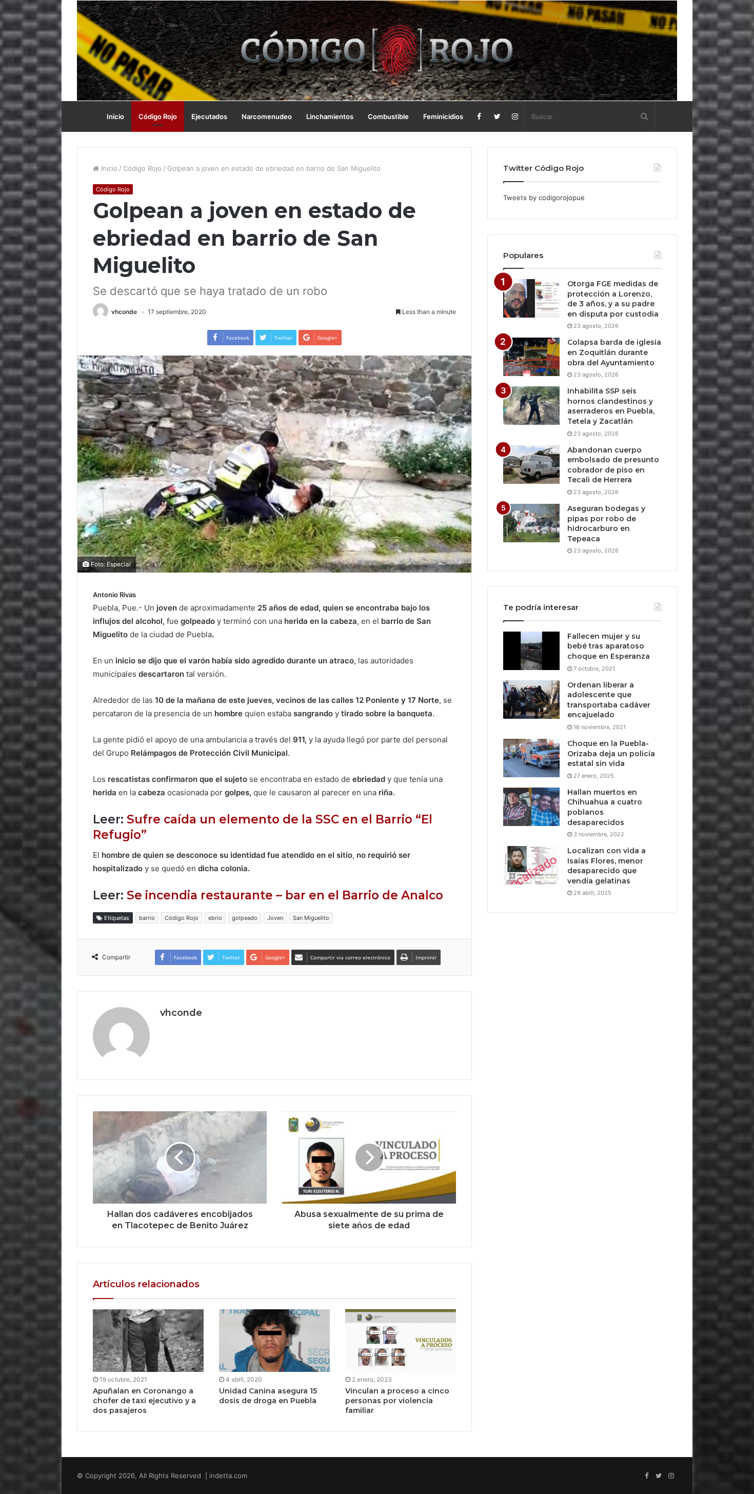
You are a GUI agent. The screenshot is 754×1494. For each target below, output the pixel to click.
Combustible (388, 116)
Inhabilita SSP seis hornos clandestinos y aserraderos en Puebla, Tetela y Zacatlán (610, 406)
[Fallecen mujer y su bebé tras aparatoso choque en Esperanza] (531, 651)
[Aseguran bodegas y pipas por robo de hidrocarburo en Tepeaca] (531, 523)
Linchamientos (329, 116)
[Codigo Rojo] (377, 51)
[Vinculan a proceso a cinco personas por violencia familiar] (400, 1340)
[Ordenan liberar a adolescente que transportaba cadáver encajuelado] (531, 699)
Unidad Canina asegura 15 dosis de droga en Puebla (268, 1395)
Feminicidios (443, 116)
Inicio (115, 116)
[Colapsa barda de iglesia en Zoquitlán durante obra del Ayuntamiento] (531, 357)
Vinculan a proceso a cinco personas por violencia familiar (397, 1400)
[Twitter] (497, 116)
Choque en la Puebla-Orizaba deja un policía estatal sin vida (611, 753)
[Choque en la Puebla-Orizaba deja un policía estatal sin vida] (531, 758)
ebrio (215, 917)
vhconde (124, 312)
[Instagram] (515, 116)
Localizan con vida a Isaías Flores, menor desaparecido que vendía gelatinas (606, 866)
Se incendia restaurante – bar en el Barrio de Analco (285, 895)
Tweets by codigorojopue (544, 197)
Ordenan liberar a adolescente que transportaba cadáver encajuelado (608, 700)
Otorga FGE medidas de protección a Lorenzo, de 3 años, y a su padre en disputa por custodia (613, 299)
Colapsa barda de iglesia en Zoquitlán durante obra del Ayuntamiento (614, 352)
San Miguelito (311, 917)
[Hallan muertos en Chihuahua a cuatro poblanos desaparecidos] (531, 807)
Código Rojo (157, 116)
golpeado (244, 917)
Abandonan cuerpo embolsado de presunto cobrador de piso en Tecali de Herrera (613, 465)
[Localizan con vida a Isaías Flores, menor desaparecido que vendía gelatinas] (531, 865)
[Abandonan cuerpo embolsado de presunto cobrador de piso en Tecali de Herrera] (531, 464)
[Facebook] (479, 116)
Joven (275, 917)
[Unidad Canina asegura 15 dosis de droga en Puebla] (274, 1340)
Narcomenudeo (267, 116)
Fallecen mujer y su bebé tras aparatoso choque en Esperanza (608, 646)
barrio (147, 917)
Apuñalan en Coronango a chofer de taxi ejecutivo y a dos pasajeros (144, 1400)
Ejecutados (209, 116)
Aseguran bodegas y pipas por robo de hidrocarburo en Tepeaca (606, 523)
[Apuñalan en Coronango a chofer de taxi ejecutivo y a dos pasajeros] (148, 1340)
